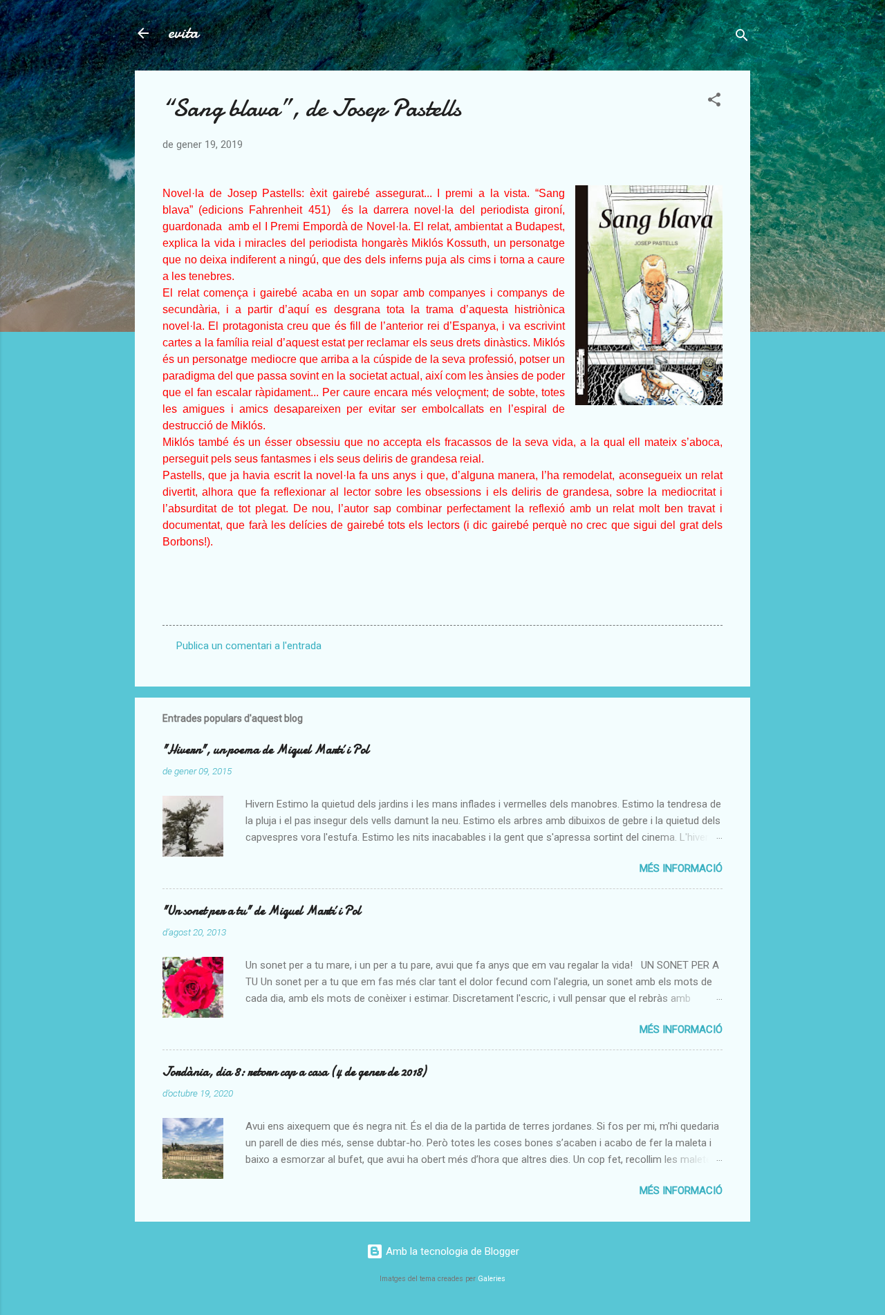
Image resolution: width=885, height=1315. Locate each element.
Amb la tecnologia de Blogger (451, 1251)
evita (183, 32)
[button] (714, 102)
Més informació (681, 868)
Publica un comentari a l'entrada (249, 646)
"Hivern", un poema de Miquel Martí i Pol (265, 749)
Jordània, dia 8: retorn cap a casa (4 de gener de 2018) (294, 1072)
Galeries (491, 1278)
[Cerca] (742, 38)
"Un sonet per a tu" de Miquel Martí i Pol (261, 911)
